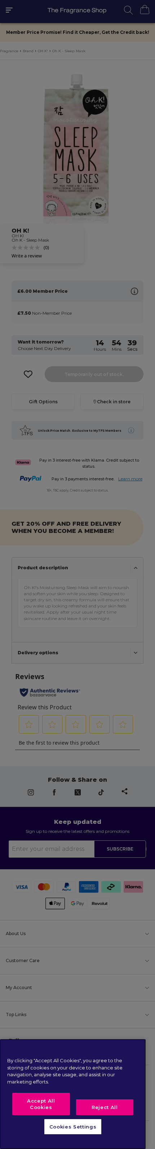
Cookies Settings (73, 1127)
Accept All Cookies (41, 1104)
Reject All (105, 1107)
